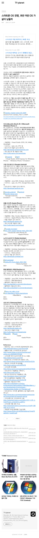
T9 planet (19, 2)
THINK (5, 425)
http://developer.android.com (13, 188)
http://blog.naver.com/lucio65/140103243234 (19, 361)
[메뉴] (3, 3)
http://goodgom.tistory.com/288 (14, 376)
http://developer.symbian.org (13, 256)
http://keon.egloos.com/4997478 (14, 365)
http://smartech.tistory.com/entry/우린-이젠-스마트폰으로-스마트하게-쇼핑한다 (19, 401)
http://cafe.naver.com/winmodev (14, 153)
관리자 (25, 534)
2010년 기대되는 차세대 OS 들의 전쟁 (12, 435)
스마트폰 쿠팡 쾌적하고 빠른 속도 (17, 39)
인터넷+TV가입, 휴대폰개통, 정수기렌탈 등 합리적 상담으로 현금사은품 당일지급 (19, 56)
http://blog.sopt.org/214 (11, 372)
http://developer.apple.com (12, 221)
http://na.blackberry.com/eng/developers (17, 284)
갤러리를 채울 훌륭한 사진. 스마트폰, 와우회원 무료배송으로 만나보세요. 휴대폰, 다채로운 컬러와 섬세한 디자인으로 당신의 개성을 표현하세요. (19, 43)
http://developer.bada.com (12, 328)
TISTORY (20, 534)
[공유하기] (9, 418)
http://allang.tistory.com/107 (13, 358)
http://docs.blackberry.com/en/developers (17, 288)
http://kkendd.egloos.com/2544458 (15, 348)
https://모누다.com (10, 50)
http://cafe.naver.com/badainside (14, 332)
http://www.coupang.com (12, 36)
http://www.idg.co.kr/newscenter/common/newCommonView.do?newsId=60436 (18, 395)
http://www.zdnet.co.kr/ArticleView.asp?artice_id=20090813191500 (17, 353)
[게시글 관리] (11, 418)
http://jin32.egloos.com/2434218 (14, 380)
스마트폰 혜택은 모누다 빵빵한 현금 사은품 (18, 53)
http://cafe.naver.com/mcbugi (13, 225)
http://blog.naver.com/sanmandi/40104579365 (19, 369)
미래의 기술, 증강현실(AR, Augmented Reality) (14, 441)
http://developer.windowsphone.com (16, 150)
